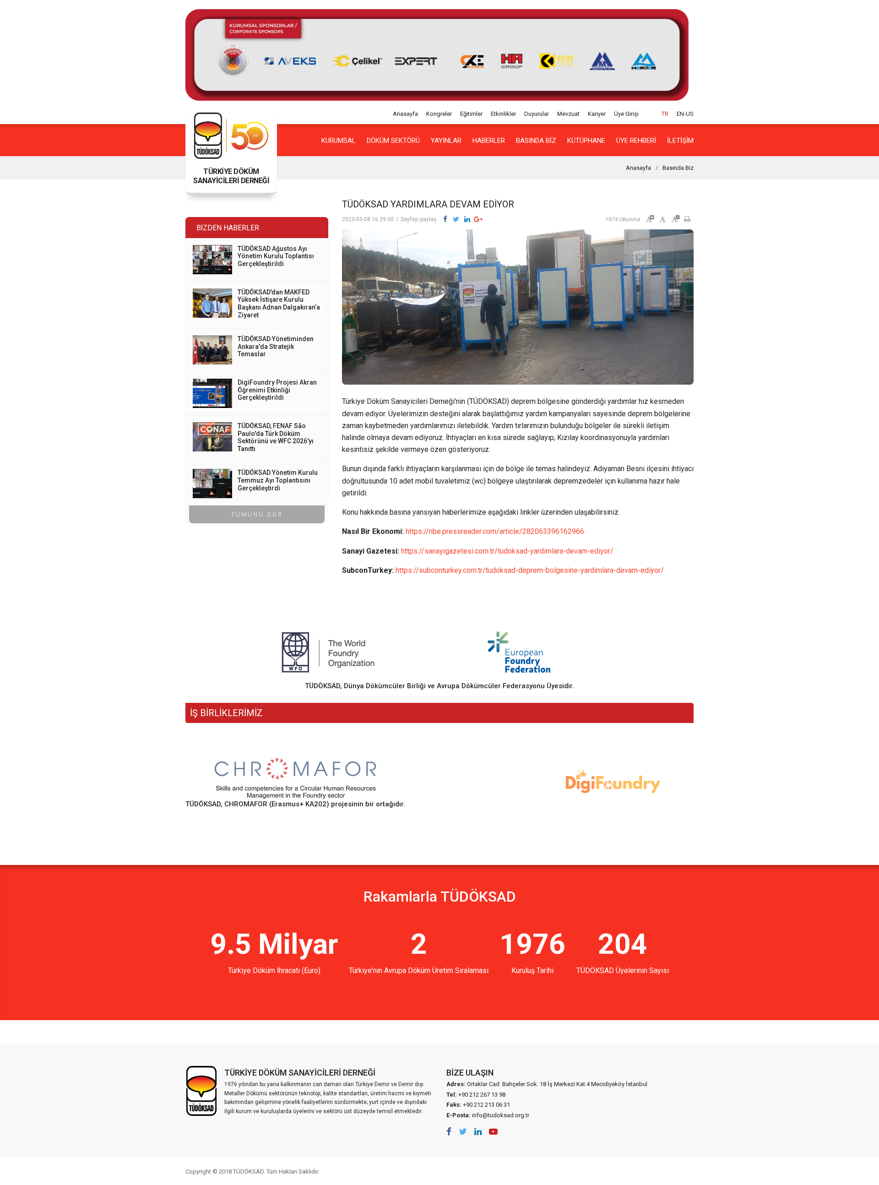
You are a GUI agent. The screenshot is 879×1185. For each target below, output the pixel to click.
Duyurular (536, 113)
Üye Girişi (626, 113)
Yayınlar (446, 140)
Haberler (488, 140)
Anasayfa (405, 113)
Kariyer (597, 113)
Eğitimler (471, 113)
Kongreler (439, 113)
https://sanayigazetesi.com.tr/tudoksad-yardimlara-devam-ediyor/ (507, 551)
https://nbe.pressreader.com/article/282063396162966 (495, 531)
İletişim (680, 140)
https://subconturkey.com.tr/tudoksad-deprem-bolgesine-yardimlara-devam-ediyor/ (530, 570)
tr (665, 113)
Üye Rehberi (636, 140)
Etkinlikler (503, 113)
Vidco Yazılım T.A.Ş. (677, 1171)
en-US (685, 113)
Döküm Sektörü (393, 140)
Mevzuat (568, 113)
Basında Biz (536, 140)
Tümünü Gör (257, 514)
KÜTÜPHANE (586, 140)
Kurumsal (338, 140)
